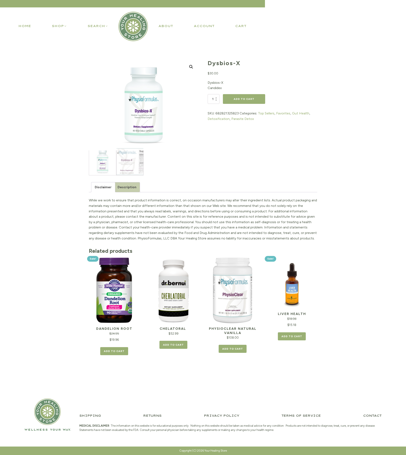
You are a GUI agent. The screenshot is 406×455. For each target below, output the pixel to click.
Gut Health (300, 113)
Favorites (283, 113)
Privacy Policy (221, 416)
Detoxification (219, 119)
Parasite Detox (242, 119)
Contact (372, 416)
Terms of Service (301, 416)
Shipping (90, 416)
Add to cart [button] (114, 351)
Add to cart (244, 99)
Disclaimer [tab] (103, 187)
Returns (152, 416)
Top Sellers (266, 113)
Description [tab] (127, 187)
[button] (59, 26)
